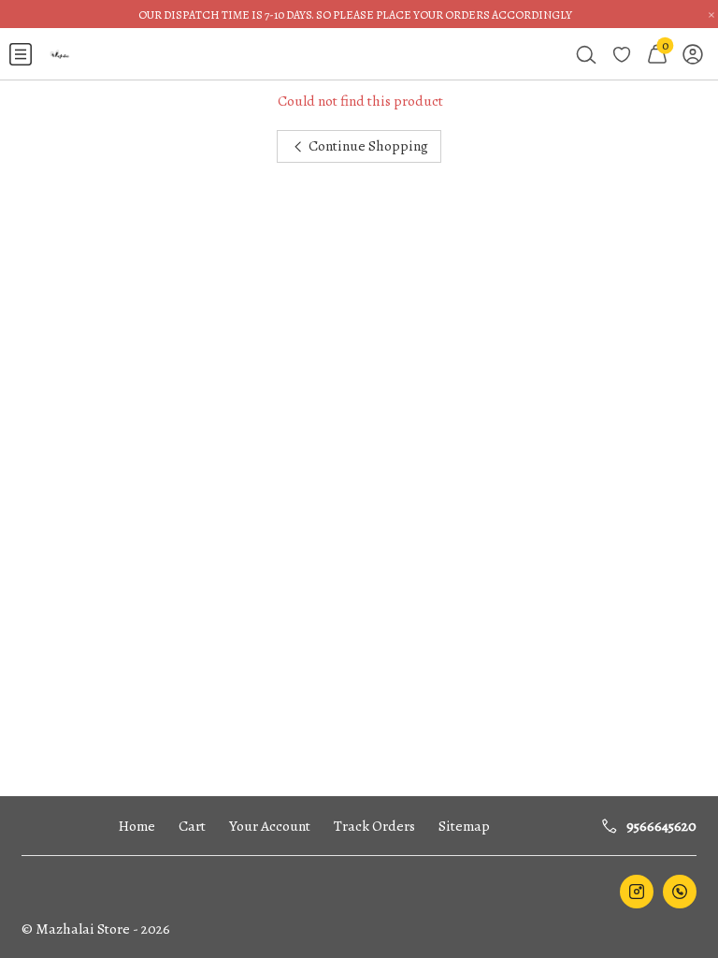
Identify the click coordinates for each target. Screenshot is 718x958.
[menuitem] (20, 54)
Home (137, 825)
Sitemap (464, 825)
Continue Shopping (367, 145)
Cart (192, 825)
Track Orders (374, 825)
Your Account (269, 825)
